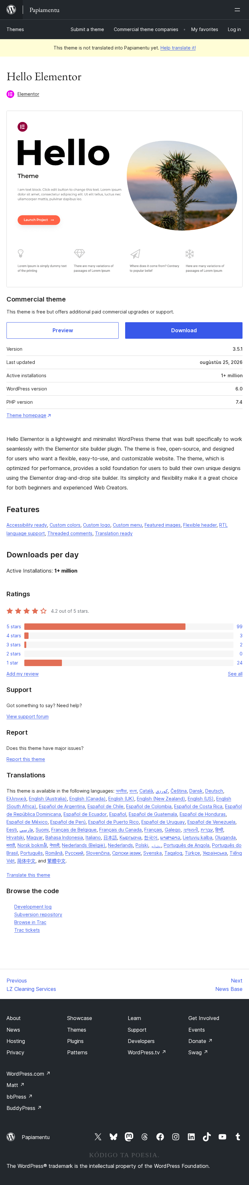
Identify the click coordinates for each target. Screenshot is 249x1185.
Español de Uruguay (163, 822)
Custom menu (127, 525)
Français (153, 829)
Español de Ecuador (85, 814)
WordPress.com (28, 1073)
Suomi (42, 829)
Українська (215, 853)
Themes (15, 29)
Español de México (27, 822)
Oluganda (225, 837)
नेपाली (54, 845)
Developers (141, 1041)
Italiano (93, 837)
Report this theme (25, 759)
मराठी (10, 845)
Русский (74, 853)
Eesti (11, 829)
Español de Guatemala (153, 814)
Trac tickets (27, 930)
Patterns (77, 1052)
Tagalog (173, 853)
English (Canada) (87, 798)
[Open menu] (238, 9)
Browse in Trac (30, 922)
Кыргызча (130, 837)
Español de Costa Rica (198, 806)
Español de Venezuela (211, 822)
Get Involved (203, 1018)
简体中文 (26, 860)
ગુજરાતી (190, 829)
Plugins (75, 1041)
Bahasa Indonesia (64, 837)
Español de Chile (106, 806)
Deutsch (214, 791)
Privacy (15, 1052)
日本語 (110, 837)
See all (235, 673)
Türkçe (192, 853)
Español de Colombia (149, 806)
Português (31, 853)
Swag (198, 1052)
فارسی (26, 829)
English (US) (201, 798)
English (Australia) (48, 798)
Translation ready (114, 533)
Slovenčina (98, 853)
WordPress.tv (147, 1052)
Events (196, 1029)
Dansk (196, 791)
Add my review (22, 673)
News (13, 1029)
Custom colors (65, 525)
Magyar (35, 837)
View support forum (27, 716)
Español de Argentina (62, 806)
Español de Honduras (203, 814)
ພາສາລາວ (170, 837)
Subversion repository (38, 914)
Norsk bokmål (32, 845)
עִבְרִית (207, 829)
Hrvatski (15, 837)
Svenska (152, 853)
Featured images (163, 525)
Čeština (179, 791)
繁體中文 (56, 860)
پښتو (156, 845)
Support (137, 1029)
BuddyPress (24, 1108)
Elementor (28, 94)
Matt (15, 1085)
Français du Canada (120, 829)
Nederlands (120, 845)
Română (54, 853)
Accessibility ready (26, 525)
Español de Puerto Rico (113, 822)
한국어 (151, 837)
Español (117, 814)
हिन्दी (219, 829)
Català (146, 791)
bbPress (19, 1096)
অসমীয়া (121, 791)
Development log (33, 906)
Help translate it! (178, 47)
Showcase (79, 1018)
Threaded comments (69, 533)
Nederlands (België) (83, 845)
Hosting (15, 1041)
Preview (63, 330)
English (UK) (121, 798)
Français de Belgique (74, 829)
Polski (142, 845)
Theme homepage (26, 415)
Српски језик (126, 853)
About (13, 1018)
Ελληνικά (16, 798)
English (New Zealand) (161, 798)
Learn (134, 1018)
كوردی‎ (162, 791)
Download (184, 330)
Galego (173, 829)
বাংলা (133, 791)
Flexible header (200, 525)
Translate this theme (28, 875)
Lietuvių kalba (197, 837)
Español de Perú (68, 822)
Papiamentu (36, 1137)
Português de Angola (186, 845)
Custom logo (96, 525)
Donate (200, 1041)
